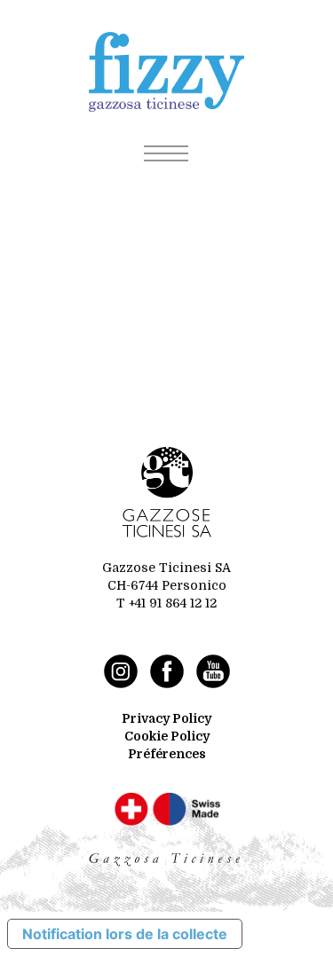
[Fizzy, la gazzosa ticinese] (166, 72)
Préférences (167, 754)
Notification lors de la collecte (124, 934)
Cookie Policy (167, 736)
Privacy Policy (166, 718)
